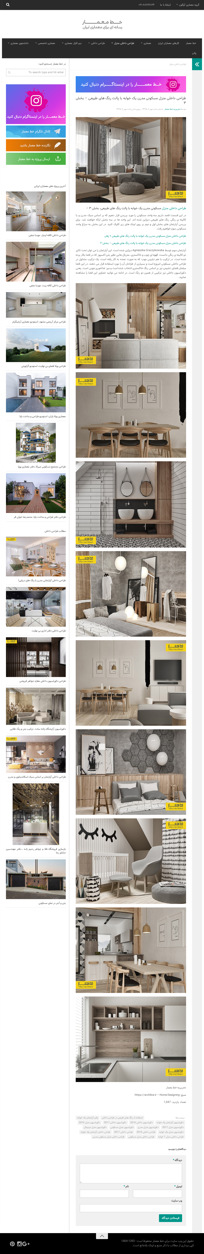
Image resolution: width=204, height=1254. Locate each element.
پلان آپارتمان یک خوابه (87, 1118)
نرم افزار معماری (73, 43)
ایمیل (178, 1186)
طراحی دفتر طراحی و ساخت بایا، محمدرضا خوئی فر (40, 517)
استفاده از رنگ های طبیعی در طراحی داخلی (122, 1118)
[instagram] (19, 1244)
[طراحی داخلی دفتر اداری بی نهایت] (36, 607)
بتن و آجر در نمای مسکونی (52, 903)
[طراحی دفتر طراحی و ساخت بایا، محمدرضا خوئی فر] (36, 493)
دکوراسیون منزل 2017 (173, 1127)
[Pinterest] (12, 1244)
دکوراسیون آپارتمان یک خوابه (170, 1123)
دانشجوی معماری (19, 43)
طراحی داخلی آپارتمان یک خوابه (95, 1132)
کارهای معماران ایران (168, 43)
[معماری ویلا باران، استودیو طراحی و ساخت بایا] (36, 392)
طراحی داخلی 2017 (123, 1132)
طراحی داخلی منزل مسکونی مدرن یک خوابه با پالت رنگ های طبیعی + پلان (145, 236)
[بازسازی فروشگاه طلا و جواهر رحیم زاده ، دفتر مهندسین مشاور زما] (36, 814)
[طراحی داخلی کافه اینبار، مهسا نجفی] (36, 211)
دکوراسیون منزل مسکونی (122, 1127)
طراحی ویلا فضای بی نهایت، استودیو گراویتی (43, 366)
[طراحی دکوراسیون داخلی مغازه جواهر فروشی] (36, 657)
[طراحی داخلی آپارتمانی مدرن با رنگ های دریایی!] (36, 556)
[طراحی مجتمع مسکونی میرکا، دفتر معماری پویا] (36, 443)
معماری (147, 43)
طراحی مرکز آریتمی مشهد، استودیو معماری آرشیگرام (39, 322)
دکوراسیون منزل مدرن (148, 1127)
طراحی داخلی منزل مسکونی (141, 1137)
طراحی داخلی (98, 43)
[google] (26, 1244)
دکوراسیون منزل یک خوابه (171, 1132)
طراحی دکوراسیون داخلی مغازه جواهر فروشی (43, 681)
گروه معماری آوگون (189, 5)
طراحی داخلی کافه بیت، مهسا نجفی (47, 286)
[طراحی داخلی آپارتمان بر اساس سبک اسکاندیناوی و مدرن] (36, 754)
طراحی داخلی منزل (124, 43)
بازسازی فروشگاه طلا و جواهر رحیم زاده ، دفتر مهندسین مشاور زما (36, 851)
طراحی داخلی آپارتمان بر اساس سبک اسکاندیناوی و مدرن (37, 777)
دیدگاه (177, 1160)
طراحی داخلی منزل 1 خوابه (171, 1137)
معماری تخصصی (46, 43)
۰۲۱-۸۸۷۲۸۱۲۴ (146, 5)
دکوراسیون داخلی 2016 (141, 1123)
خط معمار (191, 43)
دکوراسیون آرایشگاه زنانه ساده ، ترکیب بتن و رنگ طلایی (38, 729)
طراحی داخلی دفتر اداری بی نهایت (49, 631)
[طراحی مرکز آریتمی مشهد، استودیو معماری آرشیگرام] (36, 305)
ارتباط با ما (165, 5)
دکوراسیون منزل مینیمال (95, 1127)
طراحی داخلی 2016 (146, 1132)
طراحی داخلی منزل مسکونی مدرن (109, 1137)
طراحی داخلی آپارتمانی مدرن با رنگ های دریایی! (42, 580)
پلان (194, 53)
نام (126, 1186)
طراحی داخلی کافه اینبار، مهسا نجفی (47, 235)
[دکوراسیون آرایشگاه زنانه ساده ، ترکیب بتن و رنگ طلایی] (36, 706)
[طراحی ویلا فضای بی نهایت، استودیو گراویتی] (36, 345)
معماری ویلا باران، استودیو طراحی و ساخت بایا (43, 416)
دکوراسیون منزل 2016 (89, 1123)
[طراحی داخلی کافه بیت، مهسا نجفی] (36, 262)
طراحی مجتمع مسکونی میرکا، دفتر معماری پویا (42, 467)
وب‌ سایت (176, 1201)
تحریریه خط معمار (172, 109)
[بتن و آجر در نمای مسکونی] (36, 879)
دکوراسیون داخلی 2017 (115, 1123)
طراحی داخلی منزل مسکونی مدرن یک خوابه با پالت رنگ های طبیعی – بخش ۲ (143, 243)
